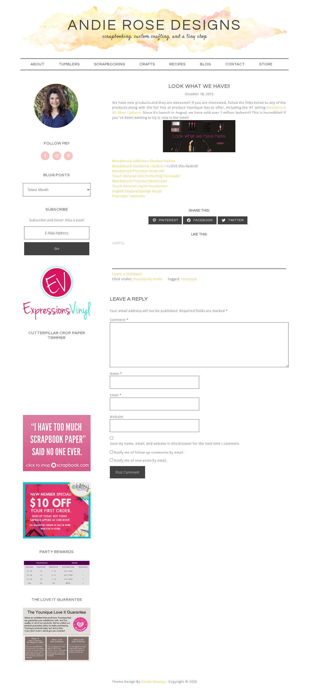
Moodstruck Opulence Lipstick (137, 166)
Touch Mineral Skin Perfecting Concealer (146, 176)
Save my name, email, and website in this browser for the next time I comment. (175, 443)
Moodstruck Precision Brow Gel (138, 171)
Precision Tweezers (128, 196)
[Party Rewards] (57, 585)
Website (116, 416)
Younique (189, 279)
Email (115, 395)
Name (116, 373)
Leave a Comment (127, 274)
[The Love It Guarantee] (57, 660)
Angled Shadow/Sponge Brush (137, 191)
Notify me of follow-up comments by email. (149, 452)
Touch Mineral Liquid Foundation (139, 186)
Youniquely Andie (148, 279)
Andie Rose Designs (155, 25)
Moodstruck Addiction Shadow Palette (144, 161)
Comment (119, 319)
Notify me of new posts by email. (140, 460)
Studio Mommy (153, 681)
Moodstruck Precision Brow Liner (139, 181)
